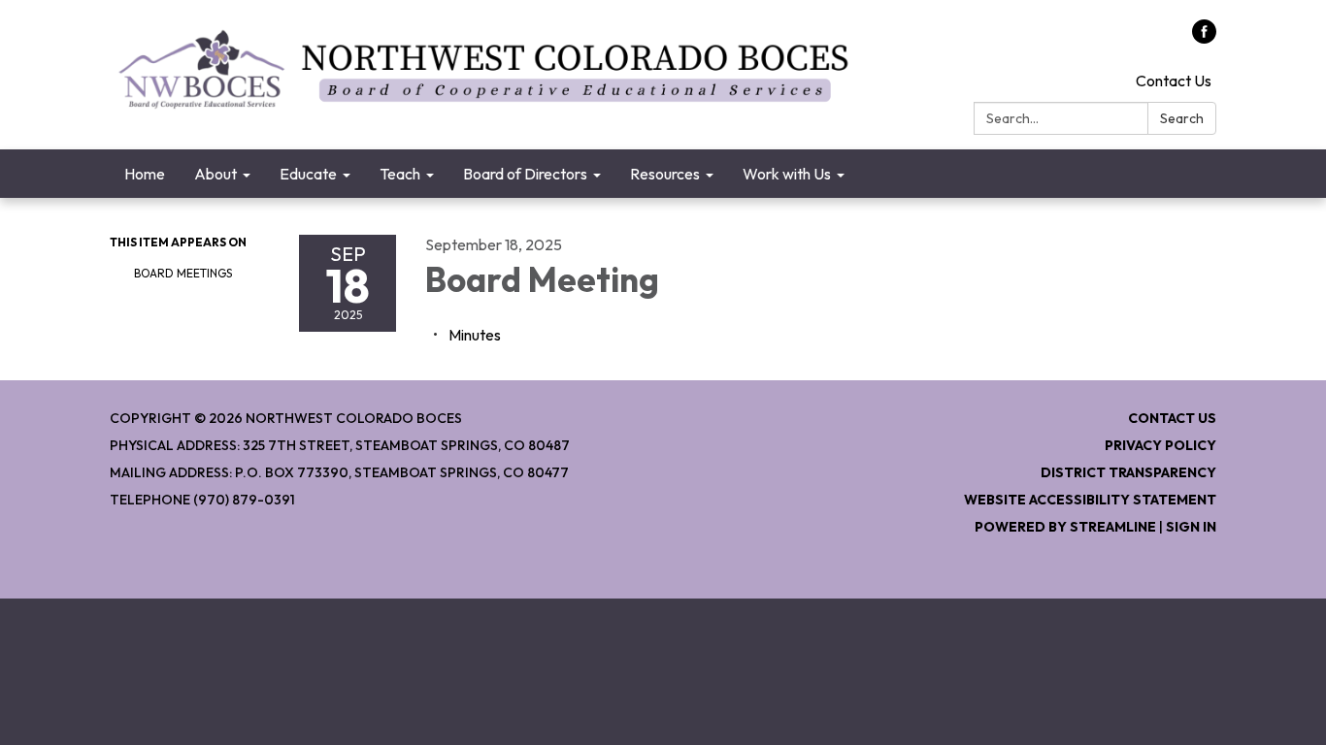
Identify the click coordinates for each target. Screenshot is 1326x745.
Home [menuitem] (144, 173)
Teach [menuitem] (400, 173)
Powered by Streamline (1065, 526)
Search (1182, 118)
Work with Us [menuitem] (787, 173)
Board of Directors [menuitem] (525, 173)
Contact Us (1173, 80)
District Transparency (1128, 472)
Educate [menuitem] (308, 173)
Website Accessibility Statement (1090, 499)
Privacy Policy (1160, 445)
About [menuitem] (215, 173)
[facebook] (1204, 38)
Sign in (1191, 526)
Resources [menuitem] (665, 173)
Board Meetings (183, 273)
